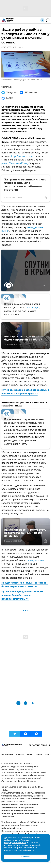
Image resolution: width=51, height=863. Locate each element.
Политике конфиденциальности (17, 841)
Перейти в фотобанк (35, 80)
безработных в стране (22, 156)
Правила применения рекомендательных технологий (23, 815)
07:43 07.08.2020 (8, 47)
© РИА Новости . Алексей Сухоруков (13, 80)
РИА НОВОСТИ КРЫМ (12, 755)
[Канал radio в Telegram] (14, 734)
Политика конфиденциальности (18, 810)
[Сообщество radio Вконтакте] (25, 734)
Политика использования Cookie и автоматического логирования (19, 806)
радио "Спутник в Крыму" (15, 163)
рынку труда (33, 307)
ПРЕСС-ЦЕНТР (34, 755)
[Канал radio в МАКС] (36, 734)
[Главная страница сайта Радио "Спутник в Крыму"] (8, 20)
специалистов (36, 560)
